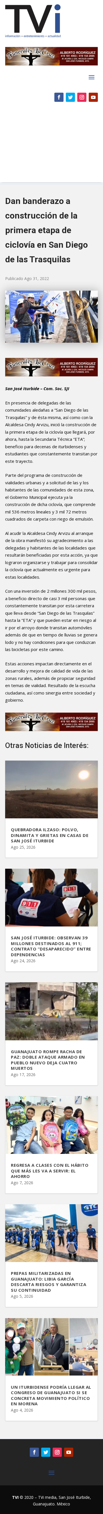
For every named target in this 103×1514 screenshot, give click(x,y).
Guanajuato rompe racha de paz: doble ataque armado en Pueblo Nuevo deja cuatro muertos (48, 1060)
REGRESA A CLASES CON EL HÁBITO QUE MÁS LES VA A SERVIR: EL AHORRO (49, 1170)
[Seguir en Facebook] (59, 97)
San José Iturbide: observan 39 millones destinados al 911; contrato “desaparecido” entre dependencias (51, 946)
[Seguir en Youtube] (93, 97)
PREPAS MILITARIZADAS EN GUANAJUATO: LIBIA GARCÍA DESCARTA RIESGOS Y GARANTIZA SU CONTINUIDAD (48, 1281)
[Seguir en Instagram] (81, 97)
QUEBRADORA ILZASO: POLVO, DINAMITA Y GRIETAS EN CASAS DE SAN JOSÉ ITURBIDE (49, 835)
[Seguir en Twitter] (70, 97)
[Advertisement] (51, 144)
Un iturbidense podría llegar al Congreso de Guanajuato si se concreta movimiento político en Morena (51, 1395)
